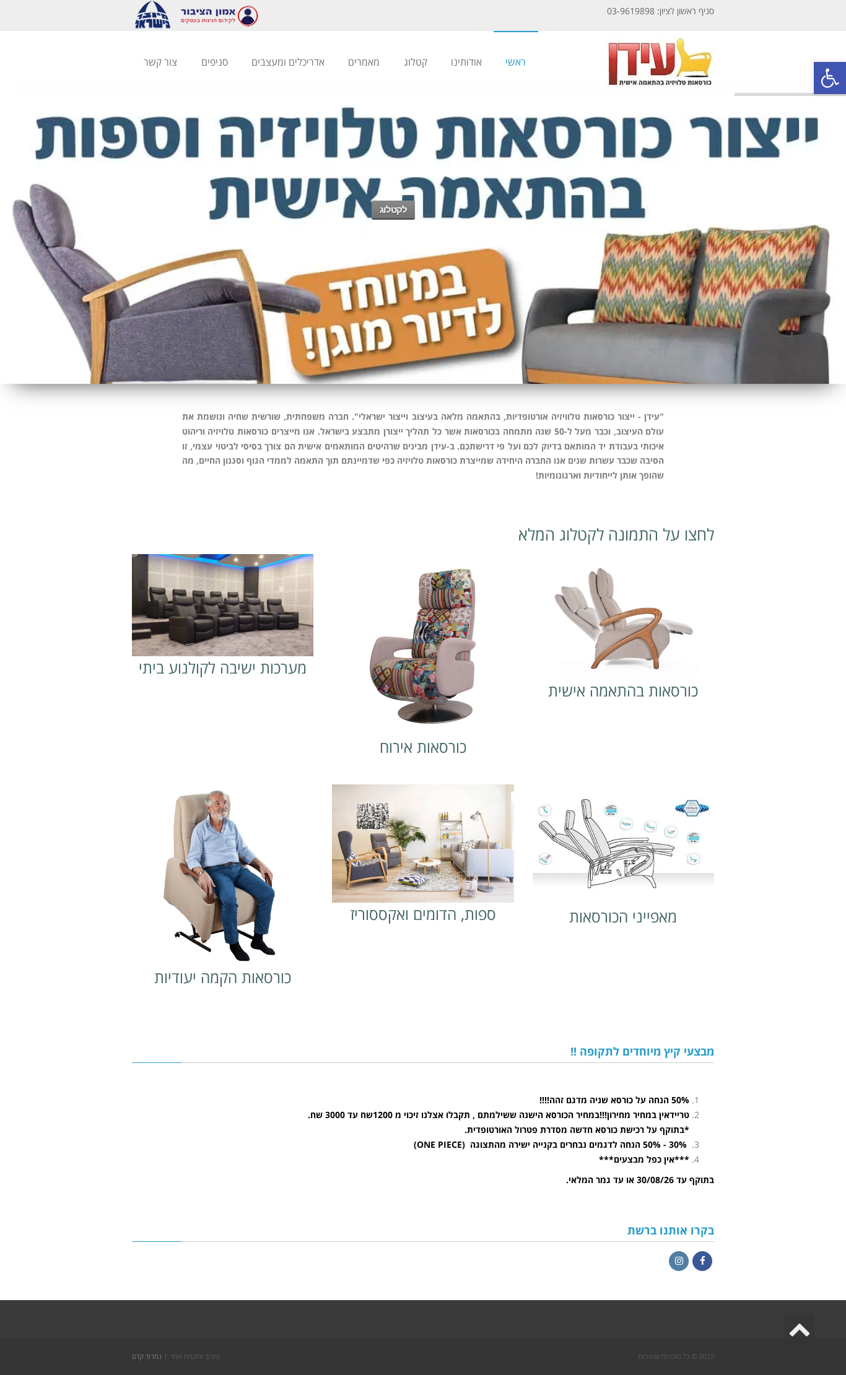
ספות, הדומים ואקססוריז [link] (423, 913)
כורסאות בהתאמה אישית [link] (623, 690)
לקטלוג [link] (393, 209)
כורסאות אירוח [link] (423, 746)
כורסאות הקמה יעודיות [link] (222, 976)
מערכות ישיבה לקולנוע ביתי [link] (223, 667)
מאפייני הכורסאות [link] (623, 916)
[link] (830, 78)
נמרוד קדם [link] (147, 1356)
